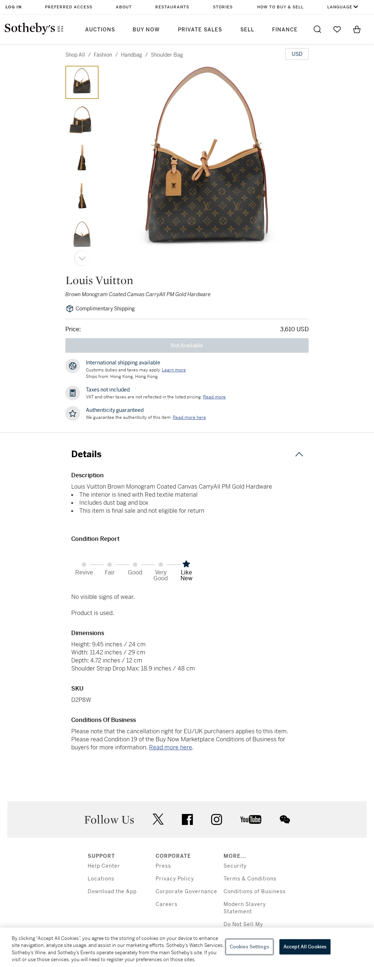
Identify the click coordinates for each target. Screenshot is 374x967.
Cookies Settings (249, 947)
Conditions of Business (255, 891)
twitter (158, 819)
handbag (131, 54)
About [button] (124, 7)
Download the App (112, 891)
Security (235, 866)
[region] (187, 947)
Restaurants (172, 7)
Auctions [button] (100, 30)
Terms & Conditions (250, 879)
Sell (247, 30)
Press (163, 866)
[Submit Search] (317, 29)
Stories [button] (223, 7)
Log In (13, 7)
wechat (285, 819)
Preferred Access (68, 7)
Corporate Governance (186, 891)
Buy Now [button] (146, 30)
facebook (187, 819)
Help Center (104, 866)
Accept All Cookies (305, 947)
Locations (101, 879)
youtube (251, 819)
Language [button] (339, 7)
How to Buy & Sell (280, 7)
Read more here (170, 747)
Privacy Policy (175, 879)
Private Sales (200, 30)
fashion (103, 54)
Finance (285, 30)
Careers (167, 904)
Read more (214, 397)
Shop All (75, 54)
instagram (216, 819)
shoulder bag (167, 54)
